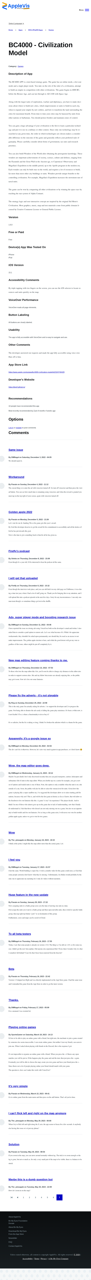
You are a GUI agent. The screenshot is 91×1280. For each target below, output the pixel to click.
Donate (11, 1223)
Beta (11, 968)
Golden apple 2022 (20, 511)
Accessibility (27, 1258)
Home (11, 30)
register (19, 428)
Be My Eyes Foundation (18, 1221)
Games (51, 30)
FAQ (10, 1242)
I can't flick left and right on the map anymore (37, 1113)
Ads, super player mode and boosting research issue (42, 617)
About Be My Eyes (16, 1227)
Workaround (16, 476)
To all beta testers (20, 933)
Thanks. (14, 1000)
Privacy (44, 1258)
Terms (36, 1258)
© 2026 (77, 1254)
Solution (14, 1144)
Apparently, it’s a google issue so (30, 738)
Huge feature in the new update (28, 894)
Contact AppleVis (15, 1246)
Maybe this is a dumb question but (31, 1179)
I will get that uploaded (23, 578)
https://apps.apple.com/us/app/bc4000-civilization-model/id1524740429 (36, 372)
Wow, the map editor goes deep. (29, 765)
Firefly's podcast (19, 551)
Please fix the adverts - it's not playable (33, 695)
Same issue (16, 449)
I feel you (14, 859)
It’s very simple (18, 1086)
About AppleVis (15, 1217)
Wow (12, 832)
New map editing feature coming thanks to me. (38, 660)
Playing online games (22, 1027)
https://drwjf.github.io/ (17, 387)
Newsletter (13, 1238)
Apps (21, 30)
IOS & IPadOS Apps (35, 30)
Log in (11, 428)
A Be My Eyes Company (58, 1258)
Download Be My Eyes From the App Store (18, 1232)
